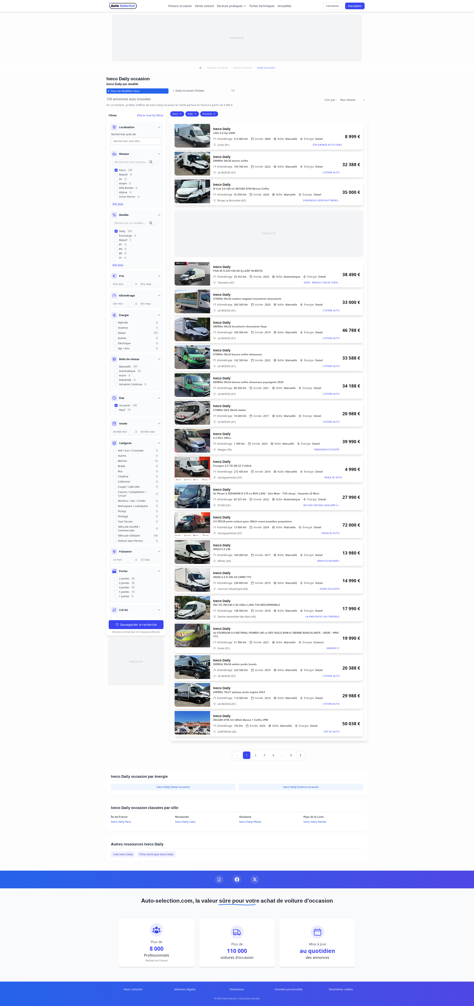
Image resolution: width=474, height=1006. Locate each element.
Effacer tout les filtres (150, 115)
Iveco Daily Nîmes (250, 821)
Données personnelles (289, 989)
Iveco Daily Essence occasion (301, 786)
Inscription (355, 6)
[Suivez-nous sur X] (254, 879)
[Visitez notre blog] (219, 879)
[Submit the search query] (151, 162)
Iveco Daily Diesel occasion (173, 786)
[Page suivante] (300, 755)
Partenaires (237, 989)
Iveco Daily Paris (121, 821)
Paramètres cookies (341, 989)
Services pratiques (230, 6)
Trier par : (330, 99)
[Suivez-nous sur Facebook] (237, 879)
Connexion (332, 5)
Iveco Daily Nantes (314, 821)
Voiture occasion (180, 6)
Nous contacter (133, 989)
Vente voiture (204, 6)
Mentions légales (185, 989)
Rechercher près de (123, 134)
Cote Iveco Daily (123, 854)
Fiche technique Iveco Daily (156, 854)
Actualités (284, 6)
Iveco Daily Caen (185, 821)
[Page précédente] (237, 755)
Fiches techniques (262, 6)
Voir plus (117, 203)
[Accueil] (200, 67)
